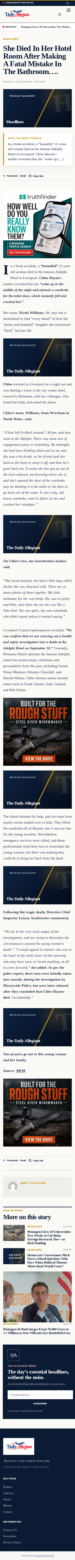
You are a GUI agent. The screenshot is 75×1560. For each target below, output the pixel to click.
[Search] (59, 14)
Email (23, 175)
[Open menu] (68, 14)
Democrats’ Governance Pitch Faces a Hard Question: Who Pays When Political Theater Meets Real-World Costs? (48, 1260)
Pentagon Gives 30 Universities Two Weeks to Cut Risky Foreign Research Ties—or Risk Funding (46, 26)
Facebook (12, 175)
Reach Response (44, 1555)
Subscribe (40, 1403)
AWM (20, 1071)
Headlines (10, 39)
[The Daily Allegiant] (16, 14)
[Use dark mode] (67, 3)
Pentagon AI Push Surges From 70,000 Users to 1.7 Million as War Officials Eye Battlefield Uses (36, 1331)
